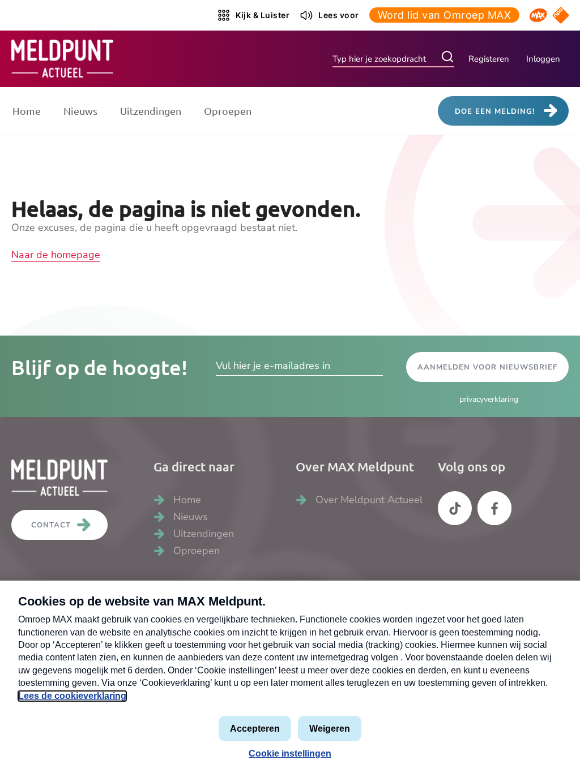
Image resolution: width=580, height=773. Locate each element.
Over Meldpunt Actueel (369, 499)
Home (26, 111)
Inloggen (543, 59)
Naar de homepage (55, 254)
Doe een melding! (495, 111)
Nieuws (80, 111)
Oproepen (227, 111)
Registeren (488, 59)
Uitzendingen (150, 111)
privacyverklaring (488, 399)
